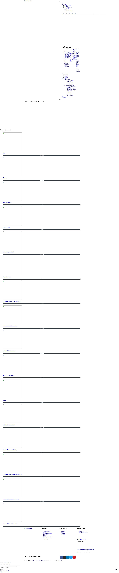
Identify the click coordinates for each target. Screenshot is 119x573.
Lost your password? (4, 570)
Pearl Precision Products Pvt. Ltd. (38, 560)
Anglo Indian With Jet (8, 375)
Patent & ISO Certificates (69, 85)
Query (63, 96)
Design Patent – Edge (71, 88)
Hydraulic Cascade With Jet (10, 326)
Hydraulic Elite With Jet (9, 350)
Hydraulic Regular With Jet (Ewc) (11, 301)
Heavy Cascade (7, 276)
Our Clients (66, 8)
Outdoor (66, 77)
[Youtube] (74, 557)
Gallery (65, 9)
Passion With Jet (7, 202)
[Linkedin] (67, 557)
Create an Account (7, 562)
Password (2, 567)
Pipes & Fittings (70, 84)
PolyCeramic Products (71, 80)
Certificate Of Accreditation (69, 91)
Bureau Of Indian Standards (70, 93)
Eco (4, 153)
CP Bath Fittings (70, 81)
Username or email (4, 565)
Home (63, 3)
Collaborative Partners (68, 10)
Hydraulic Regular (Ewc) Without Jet (12, 474)
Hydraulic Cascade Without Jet (11, 499)
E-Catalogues (67, 79)
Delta (4, 400)
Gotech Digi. (60, 560)
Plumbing (66, 76)
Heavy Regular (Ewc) (8, 252)
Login (2, 569)
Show (1, 130)
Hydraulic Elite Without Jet (10, 523)
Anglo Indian (6, 227)
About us (64, 4)
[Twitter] (71, 557)
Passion (5, 177)
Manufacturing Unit (68, 7)
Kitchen (66, 75)
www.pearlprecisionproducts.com (85, 549)
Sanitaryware (69, 82)
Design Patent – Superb (71, 89)
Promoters (66, 6)
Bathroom (66, 74)
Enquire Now (42, 155)
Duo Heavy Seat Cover (9, 425)
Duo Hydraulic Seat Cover (9, 449)
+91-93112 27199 (81, 539)
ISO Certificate (70, 95)
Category (64, 12)
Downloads (64, 78)
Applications (64, 72)
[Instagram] (64, 557)
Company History (67, 5)
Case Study (64, 97)
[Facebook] (61, 557)
